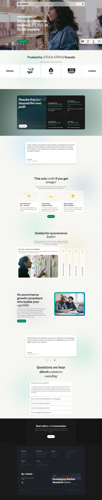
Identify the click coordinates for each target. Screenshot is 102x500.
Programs (50, 4)
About (63, 4)
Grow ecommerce (23, 41)
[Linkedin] (22, 483)
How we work (51, 216)
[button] (50, 360)
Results (68, 4)
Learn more (34, 16)
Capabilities (43, 4)
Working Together (36, 4)
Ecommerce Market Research (64, 480)
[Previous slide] (47, 360)
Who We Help (57, 4)
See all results (23, 126)
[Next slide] (55, 360)
